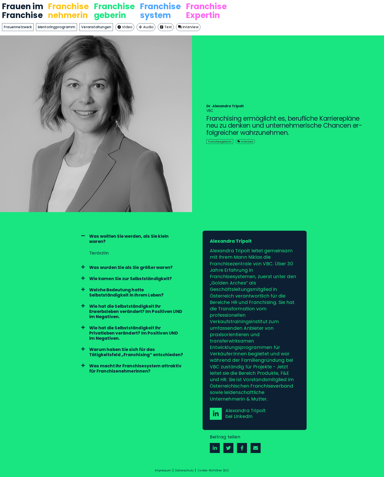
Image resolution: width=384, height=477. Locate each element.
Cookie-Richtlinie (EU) (213, 470)
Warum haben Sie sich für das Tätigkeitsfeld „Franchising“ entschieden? (136, 352)
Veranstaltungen (96, 27)
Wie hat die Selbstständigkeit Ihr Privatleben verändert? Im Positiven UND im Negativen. (133, 333)
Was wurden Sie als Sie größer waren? (131, 267)
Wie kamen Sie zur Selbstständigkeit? (130, 278)
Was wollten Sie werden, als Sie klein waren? (129, 239)
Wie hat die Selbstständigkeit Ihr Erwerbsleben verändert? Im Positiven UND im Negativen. (135, 311)
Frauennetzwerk (18, 27)
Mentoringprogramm (56, 27)
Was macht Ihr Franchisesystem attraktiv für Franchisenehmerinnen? (135, 368)
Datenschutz (184, 470)
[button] (132, 239)
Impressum (163, 470)
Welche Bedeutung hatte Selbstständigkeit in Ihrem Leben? (126, 292)
